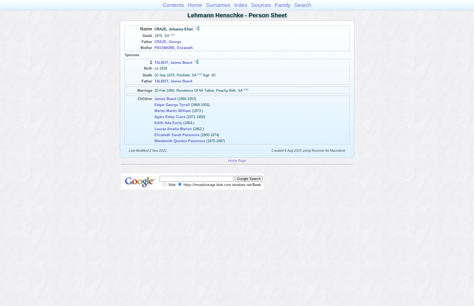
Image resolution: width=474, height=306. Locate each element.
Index (240, 5)
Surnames (218, 5)
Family (282, 5)
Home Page (237, 160)
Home (195, 5)
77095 (199, 74)
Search (302, 5)
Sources (261, 5)
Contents (173, 5)
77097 (172, 35)
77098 (245, 89)
